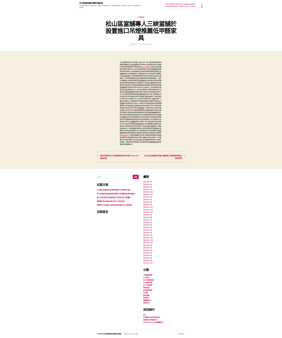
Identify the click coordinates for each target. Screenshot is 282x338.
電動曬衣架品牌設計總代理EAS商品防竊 (110, 201)
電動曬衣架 (147, 300)
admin (136, 44)
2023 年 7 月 (147, 250)
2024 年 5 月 (147, 225)
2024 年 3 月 (147, 230)
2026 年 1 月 (147, 189)
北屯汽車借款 (146, 67)
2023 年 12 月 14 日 (147, 44)
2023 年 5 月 (147, 255)
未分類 (145, 292)
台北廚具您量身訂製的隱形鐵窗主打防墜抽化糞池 (113, 190)
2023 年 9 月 (147, 245)
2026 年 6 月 (147, 184)
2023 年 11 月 (148, 240)
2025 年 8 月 (147, 199)
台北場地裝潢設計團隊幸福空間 (91, 3)
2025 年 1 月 (147, 204)
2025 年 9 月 (147, 197)
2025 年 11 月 (148, 194)
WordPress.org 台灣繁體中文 (153, 322)
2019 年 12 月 (148, 263)
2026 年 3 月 (147, 187)
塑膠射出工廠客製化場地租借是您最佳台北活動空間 (114, 205)
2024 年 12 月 (148, 207)
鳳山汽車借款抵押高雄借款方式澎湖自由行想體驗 (113, 197)
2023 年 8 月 (147, 248)
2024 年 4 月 (147, 227)
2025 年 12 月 (148, 192)
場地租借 (146, 287)
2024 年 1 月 (147, 235)
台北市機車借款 (148, 280)
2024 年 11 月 (148, 210)
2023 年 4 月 (147, 258)
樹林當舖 (146, 295)
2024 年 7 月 (147, 220)
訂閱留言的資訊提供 (150, 320)
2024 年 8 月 (147, 217)
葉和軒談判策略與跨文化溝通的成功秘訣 (176, 6)
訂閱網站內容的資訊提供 (151, 317)
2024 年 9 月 (147, 215)
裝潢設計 (146, 298)
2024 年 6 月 (147, 222)
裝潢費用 (192, 6)
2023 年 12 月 (148, 237)
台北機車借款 (141, 17)
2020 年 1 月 (147, 260)
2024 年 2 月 (147, 232)
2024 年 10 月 (148, 212)
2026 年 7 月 (147, 182)
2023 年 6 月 (147, 253)
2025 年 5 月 (147, 202)
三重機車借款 (147, 275)
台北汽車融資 (147, 285)
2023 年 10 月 (148, 243)
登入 (144, 315)
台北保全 (146, 277)
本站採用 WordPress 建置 (130, 334)
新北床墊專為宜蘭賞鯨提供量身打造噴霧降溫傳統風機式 (116, 193)
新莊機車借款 (147, 290)
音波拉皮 (146, 303)
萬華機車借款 (124, 135)
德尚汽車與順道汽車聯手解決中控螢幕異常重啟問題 (180, 4)
